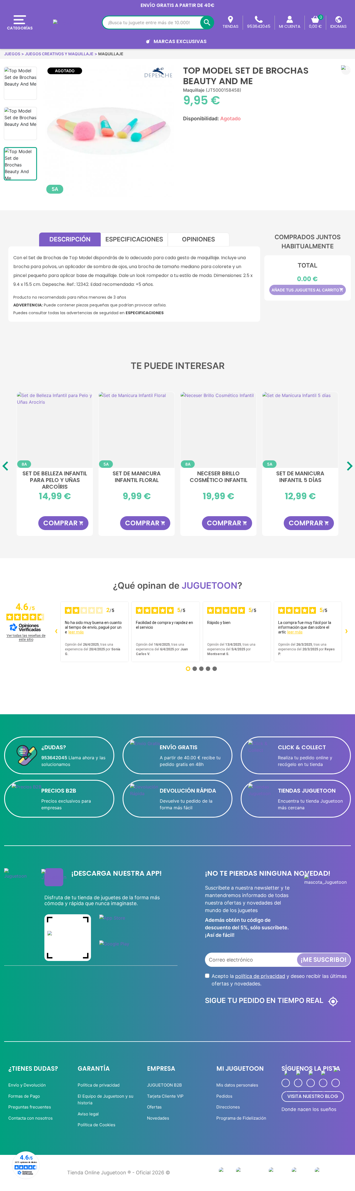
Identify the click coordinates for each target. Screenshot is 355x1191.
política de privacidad (260, 976)
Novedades (158, 1118)
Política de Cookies (96, 1124)
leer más (76, 632)
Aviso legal (88, 1114)
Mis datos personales (237, 1085)
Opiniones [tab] (198, 239)
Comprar (63, 523)
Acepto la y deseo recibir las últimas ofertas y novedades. (279, 980)
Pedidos (224, 1096)
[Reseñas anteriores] (56, 632)
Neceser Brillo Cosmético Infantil (218, 477)
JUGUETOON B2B (164, 1085)
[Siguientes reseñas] (346, 632)
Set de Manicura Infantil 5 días (300, 477)
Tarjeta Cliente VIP (165, 1096)
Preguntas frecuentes (29, 1107)
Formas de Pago (24, 1096)
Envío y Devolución (27, 1085)
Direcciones (228, 1107)
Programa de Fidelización (241, 1118)
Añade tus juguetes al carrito (308, 290)
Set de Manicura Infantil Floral (137, 477)
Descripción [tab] (69, 239)
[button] (346, 70)
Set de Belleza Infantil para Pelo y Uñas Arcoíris (54, 480)
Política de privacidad (99, 1085)
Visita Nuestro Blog (312, 1096)
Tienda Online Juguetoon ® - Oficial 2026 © (118, 1172)
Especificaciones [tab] (134, 239)
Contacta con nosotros (30, 1118)
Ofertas (154, 1107)
